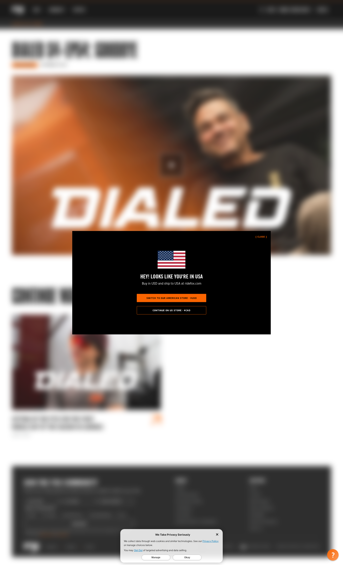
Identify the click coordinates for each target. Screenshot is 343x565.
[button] (333, 555)
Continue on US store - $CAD (171, 310)
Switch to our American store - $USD (171, 298)
